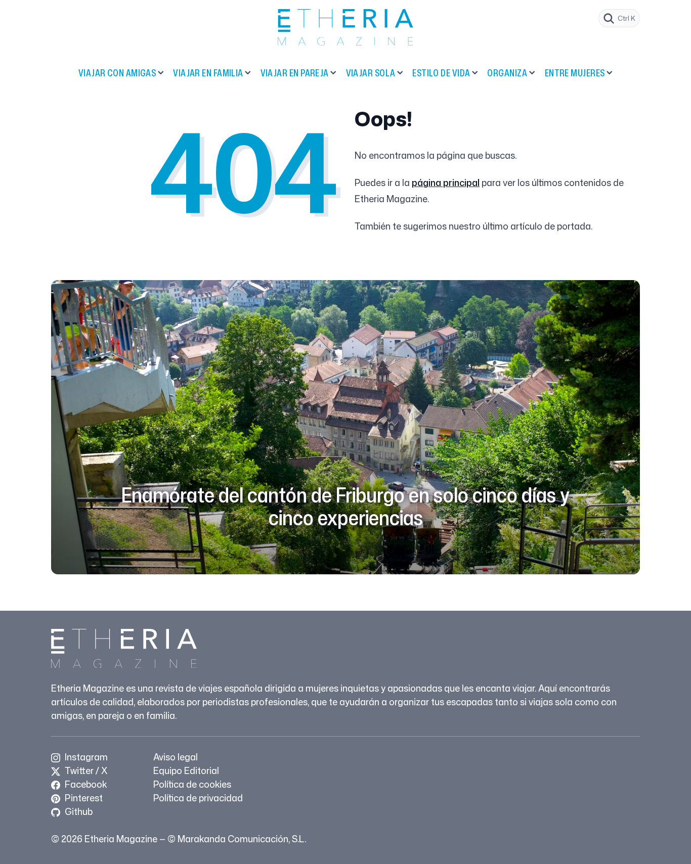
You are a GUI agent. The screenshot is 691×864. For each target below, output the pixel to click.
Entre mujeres (575, 72)
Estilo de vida (441, 72)
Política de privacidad (198, 797)
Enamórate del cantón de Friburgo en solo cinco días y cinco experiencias (345, 506)
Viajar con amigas (117, 72)
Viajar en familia (208, 72)
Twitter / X (85, 770)
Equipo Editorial (186, 770)
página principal (446, 182)
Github (78, 811)
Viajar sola (371, 72)
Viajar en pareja (295, 72)
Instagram (85, 756)
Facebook (85, 784)
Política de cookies (192, 784)
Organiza (507, 72)
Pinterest (83, 797)
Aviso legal (175, 756)
